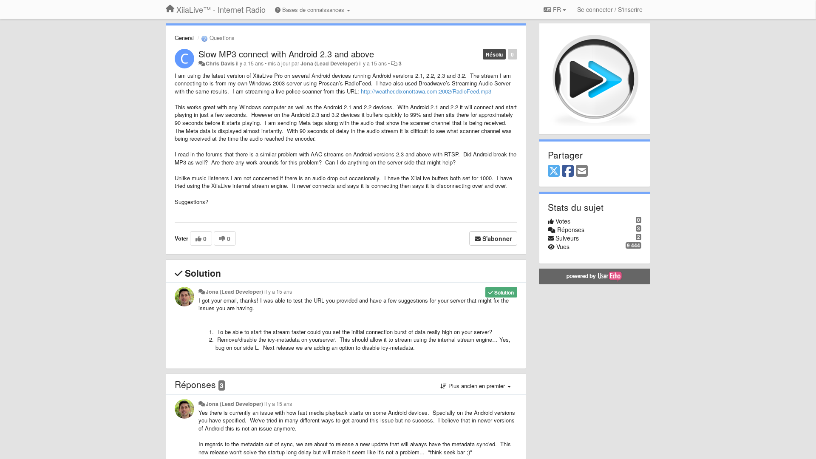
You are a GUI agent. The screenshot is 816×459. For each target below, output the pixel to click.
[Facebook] (568, 171)
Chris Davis (220, 63)
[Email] (582, 171)
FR (557, 9)
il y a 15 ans (278, 291)
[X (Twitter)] (554, 171)
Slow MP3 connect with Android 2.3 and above (286, 54)
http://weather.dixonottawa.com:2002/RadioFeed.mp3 (426, 91)
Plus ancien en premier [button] (477, 386)
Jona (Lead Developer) (329, 63)
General (184, 38)
